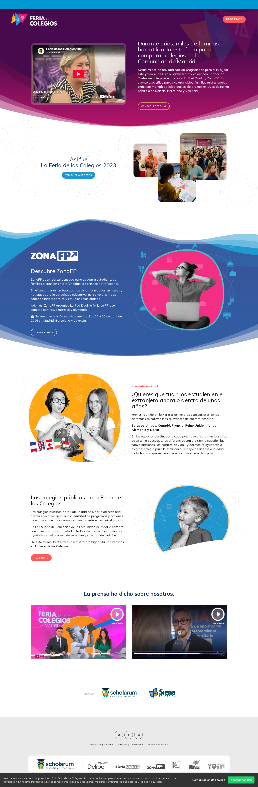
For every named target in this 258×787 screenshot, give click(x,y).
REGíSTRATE (234, 19)
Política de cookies (158, 744)
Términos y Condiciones (130, 744)
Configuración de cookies (208, 780)
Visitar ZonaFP (43, 332)
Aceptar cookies (241, 780)
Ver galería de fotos (78, 175)
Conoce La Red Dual (153, 106)
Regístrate (41, 557)
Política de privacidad (102, 744)
